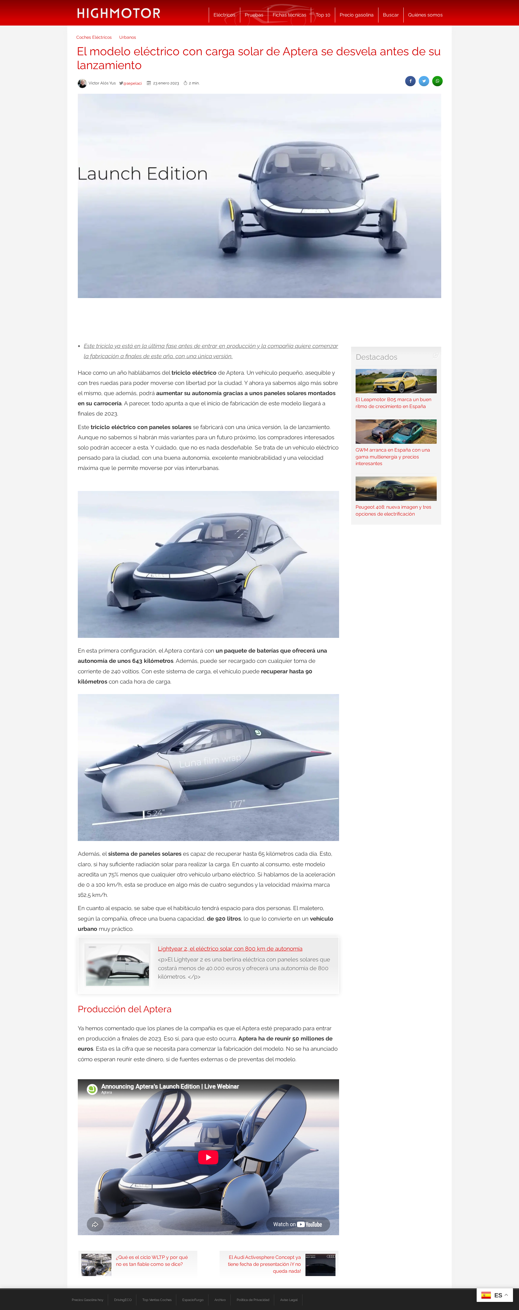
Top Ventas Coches (156, 1300)
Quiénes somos (425, 15)
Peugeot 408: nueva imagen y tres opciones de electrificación (393, 510)
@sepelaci (132, 83)
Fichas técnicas (289, 15)
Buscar (391, 15)
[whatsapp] (437, 81)
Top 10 (323, 15)
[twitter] (424, 81)
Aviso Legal (289, 1300)
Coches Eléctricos (94, 37)
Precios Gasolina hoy (87, 1300)
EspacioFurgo (193, 1300)
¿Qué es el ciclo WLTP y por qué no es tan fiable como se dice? (152, 1260)
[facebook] (410, 81)
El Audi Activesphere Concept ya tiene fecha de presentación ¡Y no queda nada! (264, 1264)
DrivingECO (123, 1300)
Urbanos (127, 37)
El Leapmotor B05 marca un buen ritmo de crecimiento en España (393, 403)
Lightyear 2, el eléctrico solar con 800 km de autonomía (230, 948)
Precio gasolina (357, 15)
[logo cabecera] (118, 13)
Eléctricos (224, 15)
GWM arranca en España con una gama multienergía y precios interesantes (393, 457)
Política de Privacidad (253, 1300)
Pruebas (254, 15)
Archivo (220, 1300)
